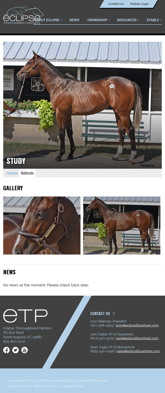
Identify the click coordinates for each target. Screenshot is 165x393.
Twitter (15, 350)
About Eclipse (46, 20)
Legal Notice (17, 386)
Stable (153, 20)
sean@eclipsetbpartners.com (138, 351)
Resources (127, 20)
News (74, 20)
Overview (12, 173)
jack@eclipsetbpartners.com (138, 338)
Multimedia (27, 173)
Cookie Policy (74, 386)
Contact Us (116, 4)
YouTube (24, 350)
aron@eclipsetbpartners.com (137, 325)
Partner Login (139, 4)
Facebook (6, 350)
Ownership (97, 20)
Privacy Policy (45, 386)
